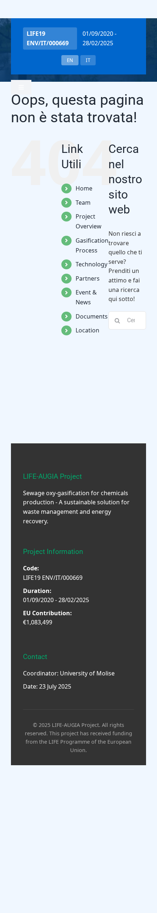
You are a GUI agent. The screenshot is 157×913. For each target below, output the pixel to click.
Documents (92, 316)
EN (70, 60)
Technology (91, 264)
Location (87, 330)
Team (83, 203)
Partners (88, 278)
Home (84, 188)
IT (88, 60)
